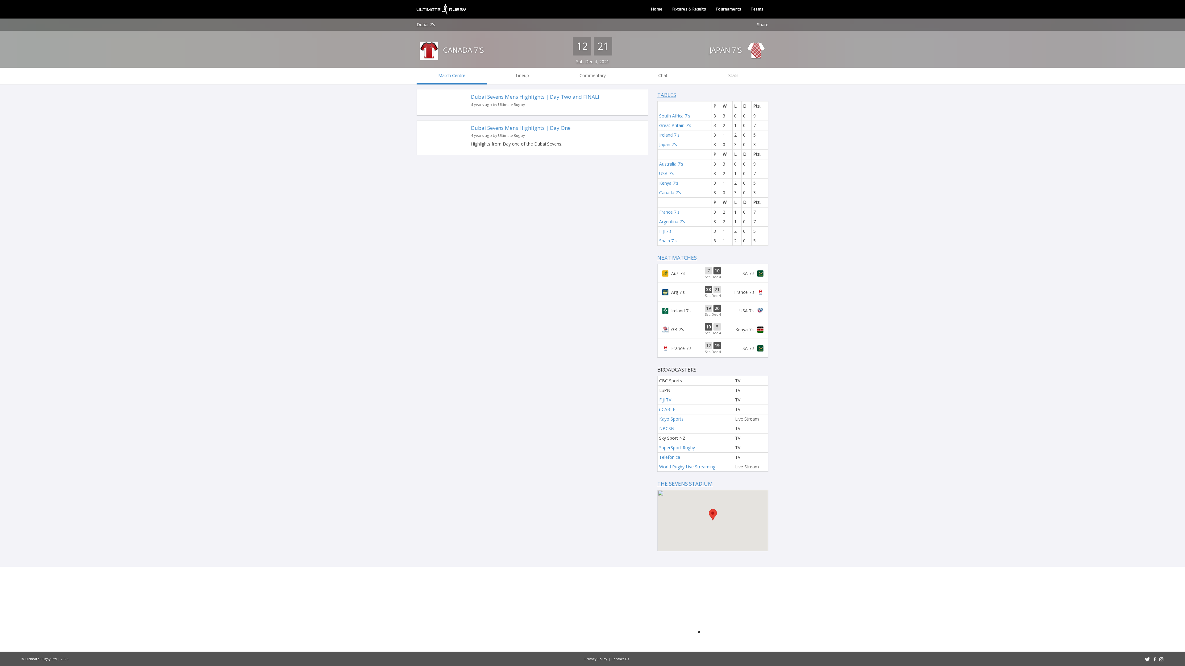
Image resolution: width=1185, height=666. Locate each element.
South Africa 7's (674, 116)
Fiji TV (665, 400)
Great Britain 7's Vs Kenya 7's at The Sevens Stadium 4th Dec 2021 (713, 329)
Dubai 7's (426, 24)
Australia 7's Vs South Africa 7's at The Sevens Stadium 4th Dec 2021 (713, 273)
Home (657, 9)
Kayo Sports (671, 419)
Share (762, 24)
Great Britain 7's (675, 125)
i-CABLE (667, 409)
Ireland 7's (669, 135)
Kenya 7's (668, 183)
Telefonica (669, 457)
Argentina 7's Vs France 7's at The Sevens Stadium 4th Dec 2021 (713, 292)
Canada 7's (462, 50)
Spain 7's (668, 241)
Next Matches (677, 257)
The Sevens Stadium (685, 483)
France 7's (669, 212)
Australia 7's (671, 164)
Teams (757, 9)
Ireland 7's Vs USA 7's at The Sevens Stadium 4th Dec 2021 (713, 311)
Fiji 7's (665, 231)
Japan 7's (726, 50)
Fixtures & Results (689, 9)
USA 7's (666, 173)
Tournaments (728, 9)
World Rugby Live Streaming (687, 467)
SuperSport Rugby (677, 447)
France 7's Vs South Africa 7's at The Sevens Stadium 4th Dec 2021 (713, 348)
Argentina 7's (672, 221)
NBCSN (666, 428)
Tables (666, 94)
